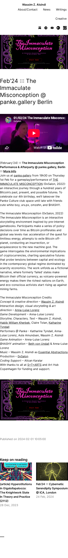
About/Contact (27, 9)
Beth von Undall (38, 343)
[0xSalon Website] (65, 28)
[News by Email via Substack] (40, 28)
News (46, 9)
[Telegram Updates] (46, 28)
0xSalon (23, 356)
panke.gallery (22, 175)
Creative (61, 18)
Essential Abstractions (53, 352)
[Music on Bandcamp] (58, 28)
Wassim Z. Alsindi (34, 4)
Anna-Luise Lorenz (27, 310)
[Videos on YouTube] (52, 28)
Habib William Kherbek (15, 322)
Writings (61, 9)
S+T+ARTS (34, 364)
